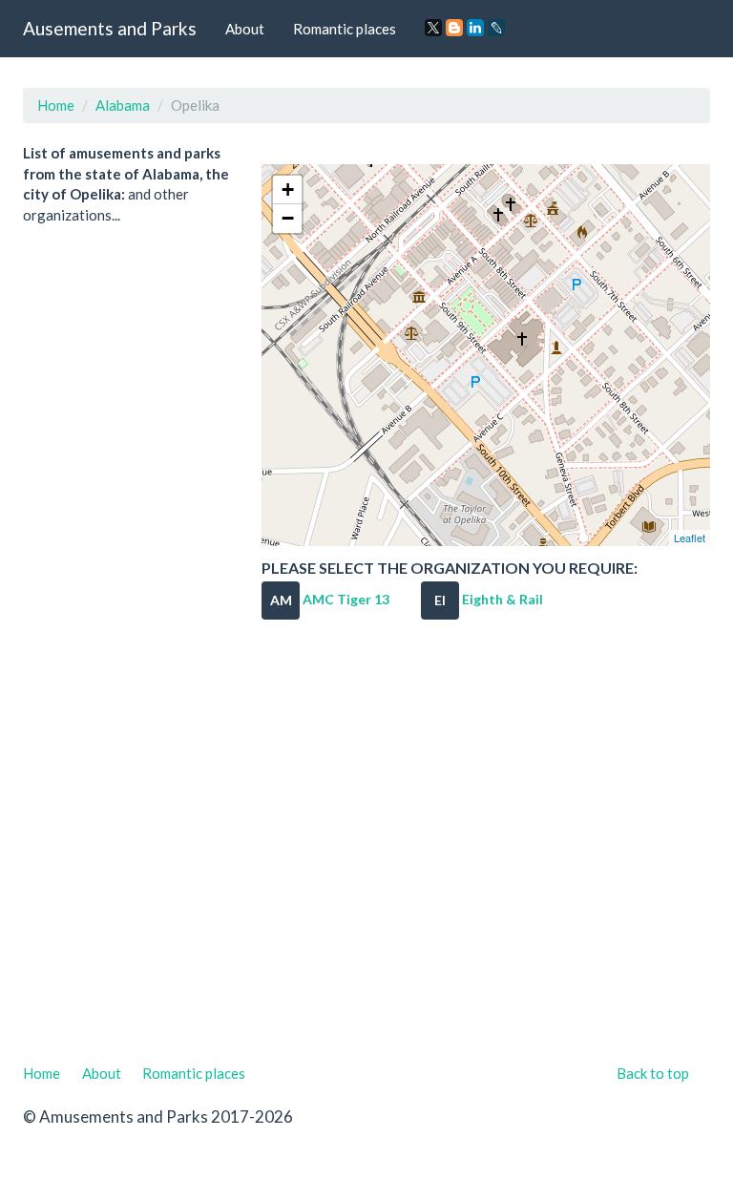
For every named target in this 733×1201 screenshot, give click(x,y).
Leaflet (689, 537)
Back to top (653, 1073)
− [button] (288, 218)
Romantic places (344, 28)
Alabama (122, 105)
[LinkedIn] (475, 27)
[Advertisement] (366, 848)
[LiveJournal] (496, 27)
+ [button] (288, 189)
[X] (433, 27)
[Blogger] (454, 27)
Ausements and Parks (110, 28)
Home (55, 105)
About (244, 28)
